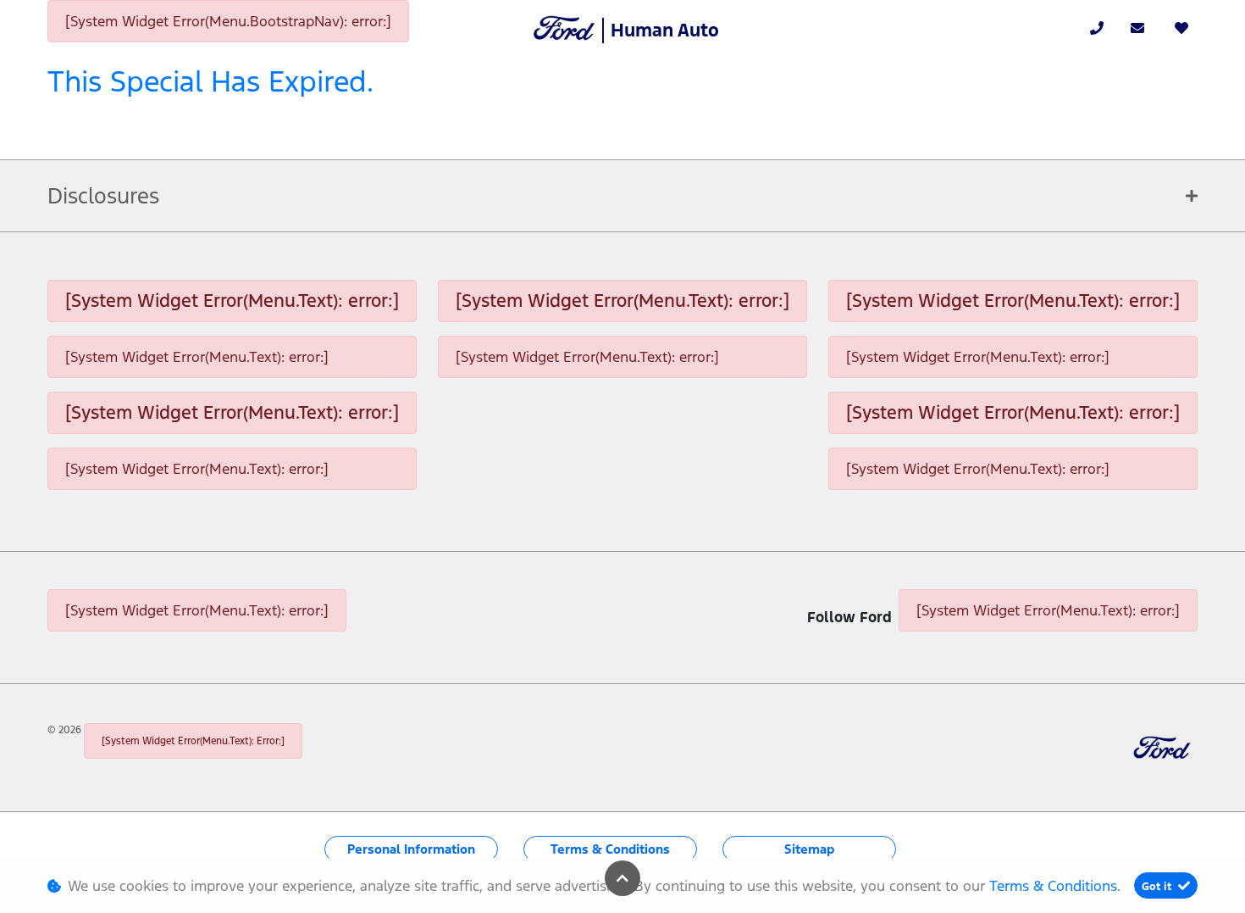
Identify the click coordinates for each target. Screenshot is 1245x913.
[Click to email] (1137, 28)
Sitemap (809, 849)
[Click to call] (1096, 28)
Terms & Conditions (610, 849)
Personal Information (411, 849)
